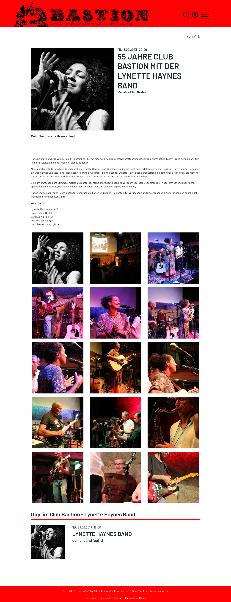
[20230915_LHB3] (57, 312)
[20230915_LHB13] (57, 422)
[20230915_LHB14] (115, 422)
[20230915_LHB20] (115, 477)
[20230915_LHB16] (57, 477)
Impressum (90, 597)
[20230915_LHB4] (115, 312)
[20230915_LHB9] (57, 367)
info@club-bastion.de (157, 590)
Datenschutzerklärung (135, 597)
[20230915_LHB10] (115, 367)
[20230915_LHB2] (173, 257)
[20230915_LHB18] (173, 477)
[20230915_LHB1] (115, 257)
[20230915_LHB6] (173, 312)
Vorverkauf (105, 597)
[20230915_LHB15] (173, 422)
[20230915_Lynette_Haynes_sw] (57, 257)
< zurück (193, 36)
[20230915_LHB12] (173, 367)
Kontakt (117, 597)
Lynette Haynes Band (102, 533)
